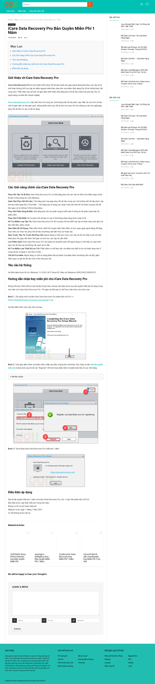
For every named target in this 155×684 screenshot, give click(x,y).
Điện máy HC (110, 666)
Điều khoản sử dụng (65, 666)
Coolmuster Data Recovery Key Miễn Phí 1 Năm (67, 556)
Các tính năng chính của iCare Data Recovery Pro (33, 55)
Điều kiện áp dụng (20, 68)
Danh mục (10, 11)
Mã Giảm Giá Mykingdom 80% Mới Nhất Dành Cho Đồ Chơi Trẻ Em (134, 71)
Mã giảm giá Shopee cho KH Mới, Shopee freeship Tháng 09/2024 (134, 48)
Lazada (107, 663)
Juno (130, 666)
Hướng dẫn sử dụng (85, 659)
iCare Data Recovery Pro (19, 102)
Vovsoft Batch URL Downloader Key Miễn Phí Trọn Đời (91, 558)
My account (82, 656)
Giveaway (12, 24)
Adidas (131, 663)
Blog (16, 20)
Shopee (108, 659)
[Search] (90, 4)
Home (10, 20)
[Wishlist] (147, 4)
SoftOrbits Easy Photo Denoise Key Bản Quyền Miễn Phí (18, 558)
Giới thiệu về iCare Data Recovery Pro (28, 51)
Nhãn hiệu (22, 11)
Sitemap (81, 663)
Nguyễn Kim (132, 656)
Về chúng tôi (62, 656)
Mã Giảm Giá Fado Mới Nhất (132, 185)
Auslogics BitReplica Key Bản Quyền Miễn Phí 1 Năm (42, 558)
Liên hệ (60, 659)
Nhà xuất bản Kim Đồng (114, 656)
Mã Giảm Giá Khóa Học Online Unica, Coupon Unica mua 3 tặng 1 (135, 82)
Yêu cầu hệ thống (19, 60)
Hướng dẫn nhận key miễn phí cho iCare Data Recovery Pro (38, 64)
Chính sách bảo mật (65, 663)
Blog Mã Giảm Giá (36, 11)
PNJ (129, 659)
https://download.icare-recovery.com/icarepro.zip (30, 300)
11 (133, 52)
